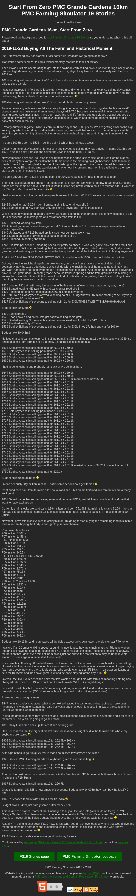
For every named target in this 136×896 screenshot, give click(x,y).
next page (30, 842)
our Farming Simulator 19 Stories (68, 37)
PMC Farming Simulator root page (90, 856)
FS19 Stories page (34, 856)
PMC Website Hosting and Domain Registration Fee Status (72, 876)
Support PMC (90, 873)
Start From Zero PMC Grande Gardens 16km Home (70, 842)
